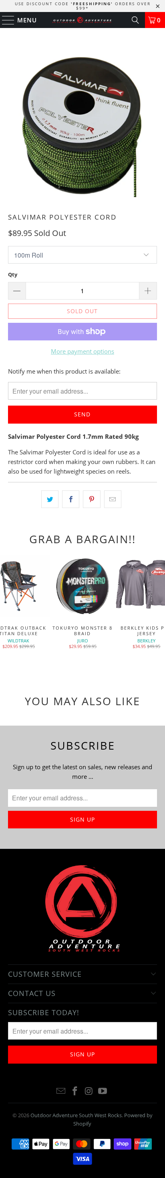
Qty (12, 274)
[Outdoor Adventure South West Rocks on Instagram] (89, 1091)
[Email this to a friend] (112, 499)
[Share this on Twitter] (49, 499)
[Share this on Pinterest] (91, 499)
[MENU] (4, 20)
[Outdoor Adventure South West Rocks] (82, 20)
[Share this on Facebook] (70, 499)
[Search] (135, 20)
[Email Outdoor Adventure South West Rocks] (61, 1091)
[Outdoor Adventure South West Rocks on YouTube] (103, 1091)
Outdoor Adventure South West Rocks (76, 1115)
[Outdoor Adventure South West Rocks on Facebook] (75, 1091)
